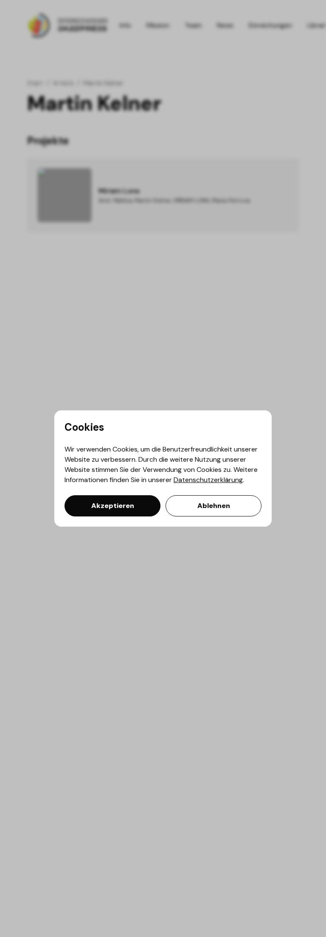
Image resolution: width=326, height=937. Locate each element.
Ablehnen (213, 505)
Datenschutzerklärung (208, 479)
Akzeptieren (112, 505)
